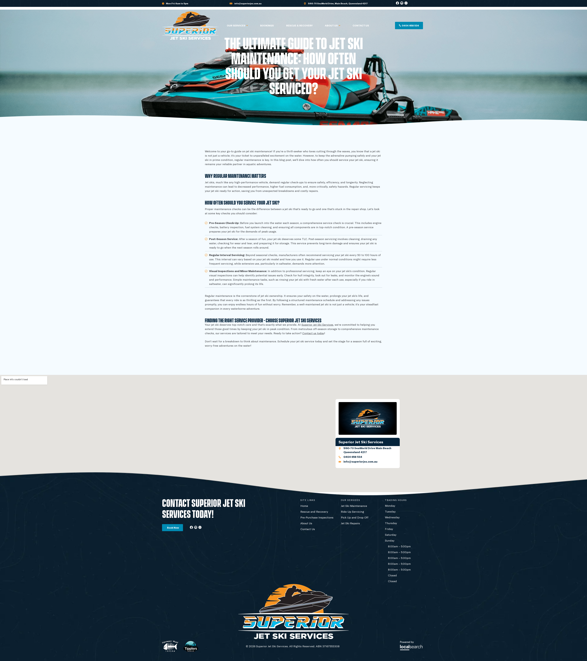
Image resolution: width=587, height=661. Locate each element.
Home (304, 505)
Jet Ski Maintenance (354, 505)
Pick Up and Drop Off (354, 517)
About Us (331, 25)
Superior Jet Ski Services (317, 324)
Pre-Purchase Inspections (316, 517)
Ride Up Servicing (352, 511)
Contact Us (361, 25)
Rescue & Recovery (299, 25)
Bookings (267, 25)
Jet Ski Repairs (350, 523)
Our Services (236, 25)
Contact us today (313, 333)
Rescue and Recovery (314, 511)
